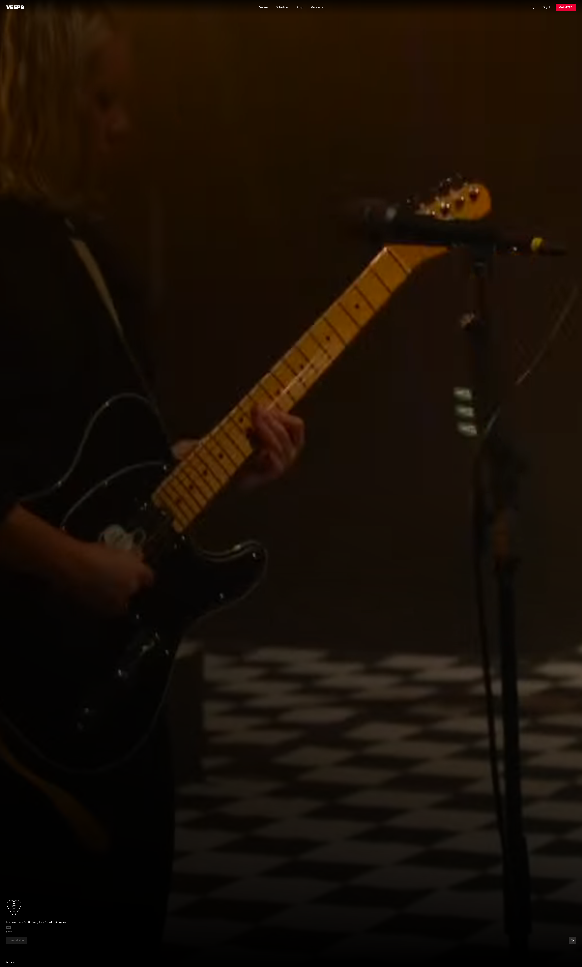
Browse (263, 7)
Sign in (547, 7)
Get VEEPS (565, 7)
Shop (299, 7)
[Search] (532, 7)
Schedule (282, 7)
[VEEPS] (15, 7)
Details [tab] (10, 962)
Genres (315, 7)
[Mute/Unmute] (572, 940)
